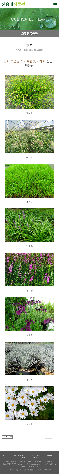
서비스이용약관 (19, 455)
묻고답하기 (33, 457)
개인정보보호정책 (35, 455)
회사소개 (6, 455)
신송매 (13, 4)
